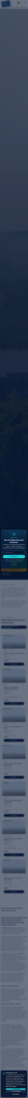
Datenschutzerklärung (11, 1086)
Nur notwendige (16, 1091)
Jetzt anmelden (13, 556)
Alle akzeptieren (16, 1089)
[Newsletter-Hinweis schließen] (24, 532)
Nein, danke (14, 564)
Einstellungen (15, 1094)
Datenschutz (14, 562)
